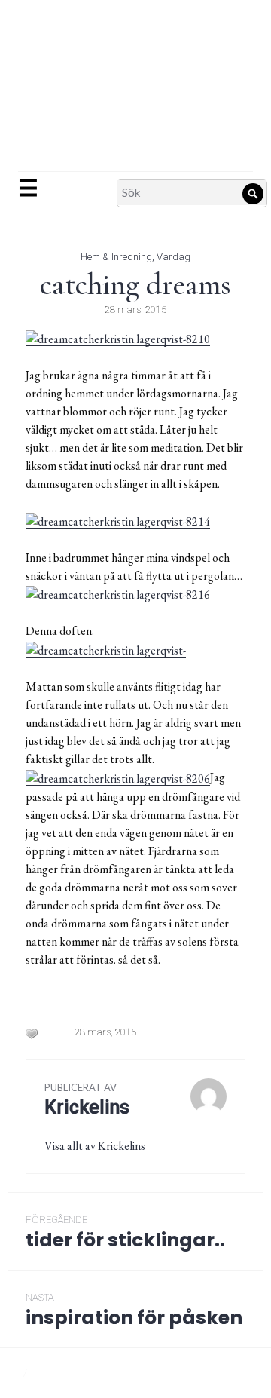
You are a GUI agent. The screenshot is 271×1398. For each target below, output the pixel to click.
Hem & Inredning (116, 256)
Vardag (173, 256)
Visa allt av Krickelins (94, 1146)
